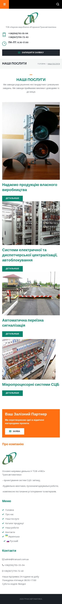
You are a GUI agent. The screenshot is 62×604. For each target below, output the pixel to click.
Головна (41, 64)
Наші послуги (12, 518)
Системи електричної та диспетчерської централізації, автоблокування (30, 255)
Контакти (10, 532)
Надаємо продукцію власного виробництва (29, 187)
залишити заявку (33, 52)
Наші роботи (12, 527)
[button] (12, 198)
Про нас (9, 514)
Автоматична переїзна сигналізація (23, 323)
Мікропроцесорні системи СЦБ (30, 385)
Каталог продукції (14, 523)
